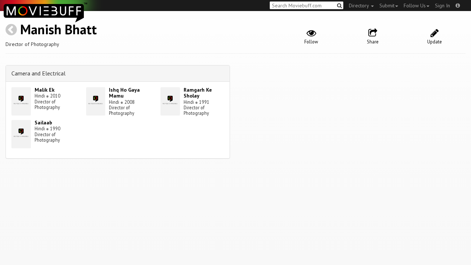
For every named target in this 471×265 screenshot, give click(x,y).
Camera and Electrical (38, 73)
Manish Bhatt (58, 29)
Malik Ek (44, 89)
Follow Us (415, 5)
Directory (359, 5)
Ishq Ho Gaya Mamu (124, 92)
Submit (386, 5)
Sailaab (43, 122)
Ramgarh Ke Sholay (198, 92)
